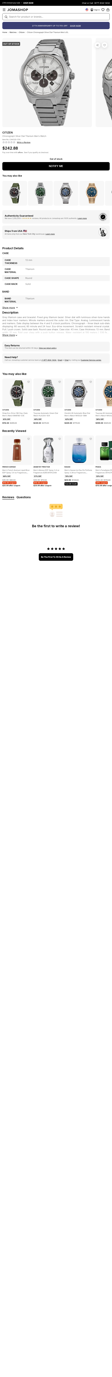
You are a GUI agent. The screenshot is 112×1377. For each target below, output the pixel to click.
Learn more (82, 218)
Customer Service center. (91, 360)
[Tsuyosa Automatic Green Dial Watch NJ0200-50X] (59, 382)
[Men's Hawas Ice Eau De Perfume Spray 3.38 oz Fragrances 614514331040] (91, 439)
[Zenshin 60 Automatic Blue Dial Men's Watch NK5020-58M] (91, 382)
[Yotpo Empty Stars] (8, 142)
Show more (8, 335)
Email (60, 360)
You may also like (12, 175)
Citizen (22, 32)
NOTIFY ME (56, 166)
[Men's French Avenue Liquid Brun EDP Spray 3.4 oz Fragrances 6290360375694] (28, 439)
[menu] (4, 9)
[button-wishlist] (103, 9)
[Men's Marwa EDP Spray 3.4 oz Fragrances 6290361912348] (59, 439)
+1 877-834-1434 (49, 360)
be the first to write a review (56, 557)
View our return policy (48, 348)
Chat (67, 360)
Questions (23, 497)
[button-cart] (108, 9)
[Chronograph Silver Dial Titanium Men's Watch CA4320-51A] (104, 45)
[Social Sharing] (97, 45)
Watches (12, 32)
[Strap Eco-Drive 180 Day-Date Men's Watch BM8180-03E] (28, 382)
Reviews (8, 497)
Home (4, 32)
